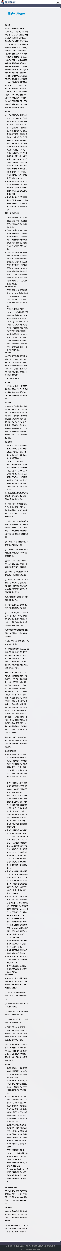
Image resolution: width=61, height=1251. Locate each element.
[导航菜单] (58, 2)
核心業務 (22, 1246)
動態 (17, 1246)
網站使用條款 (42, 1246)
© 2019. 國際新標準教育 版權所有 (30, 1249)
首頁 (7, 1246)
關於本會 (12, 1246)
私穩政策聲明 (51, 1246)
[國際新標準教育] (8, 2)
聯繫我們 (34, 1246)
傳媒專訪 (28, 1246)
